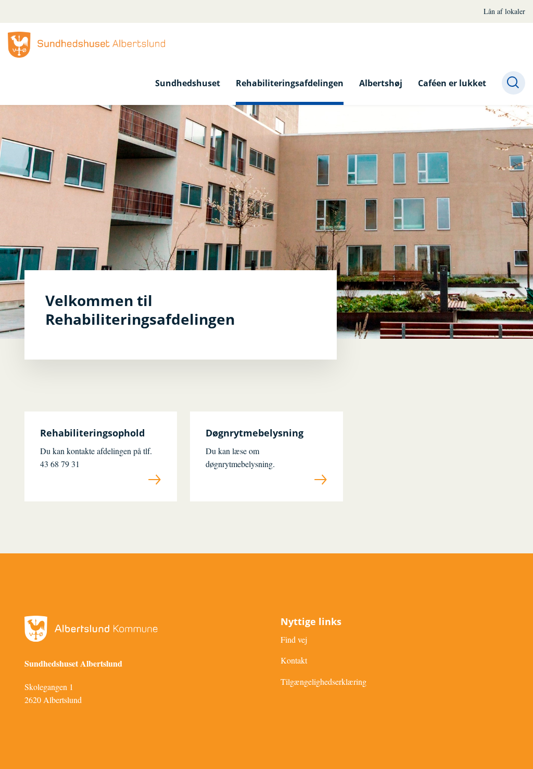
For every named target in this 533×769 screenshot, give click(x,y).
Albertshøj (380, 83)
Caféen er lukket (452, 83)
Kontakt (294, 660)
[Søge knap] (513, 83)
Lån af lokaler (504, 11)
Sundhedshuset (187, 83)
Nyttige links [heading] (311, 622)
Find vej (294, 639)
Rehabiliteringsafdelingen (290, 83)
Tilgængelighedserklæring (323, 681)
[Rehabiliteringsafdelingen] (86, 45)
